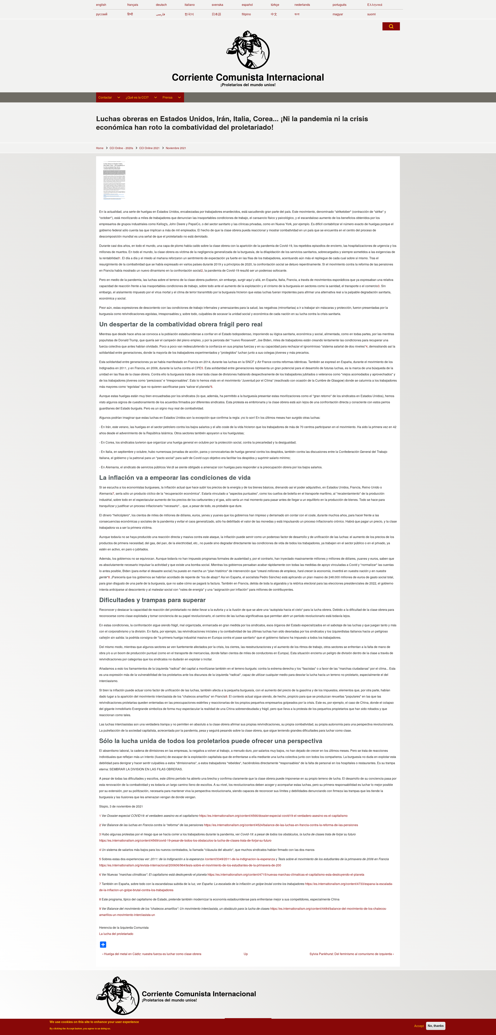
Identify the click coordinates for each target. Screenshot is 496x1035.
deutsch (161, 4)
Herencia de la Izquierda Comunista (124, 927)
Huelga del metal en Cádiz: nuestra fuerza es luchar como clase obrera (151, 954)
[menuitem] (109, 97)
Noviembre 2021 (176, 148)
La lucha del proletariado (116, 933)
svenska (217, 4)
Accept (419, 1026)
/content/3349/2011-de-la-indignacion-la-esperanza (240, 859)
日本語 (216, 14)
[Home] (248, 49)
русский (101, 14)
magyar (338, 14)
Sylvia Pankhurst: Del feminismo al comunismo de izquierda (352, 954)
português (339, 4)
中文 (274, 14)
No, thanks (436, 1025)
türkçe (275, 4)
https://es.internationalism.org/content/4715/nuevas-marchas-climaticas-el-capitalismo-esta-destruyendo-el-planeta (286, 874)
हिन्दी (130, 14)
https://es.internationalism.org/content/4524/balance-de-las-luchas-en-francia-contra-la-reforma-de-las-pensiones (281, 825)
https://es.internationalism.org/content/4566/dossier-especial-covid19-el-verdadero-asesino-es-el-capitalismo (273, 815)
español (247, 4)
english (101, 4)
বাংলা (296, 14)
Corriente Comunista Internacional (248, 76)
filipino (246, 14)
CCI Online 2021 (149, 148)
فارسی (160, 14)
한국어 (189, 14)
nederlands (302, 4)
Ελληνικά (374, 4)
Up (246, 954)
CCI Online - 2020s (121, 148)
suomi (371, 14)
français (132, 4)
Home (99, 148)
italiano (190, 4)
